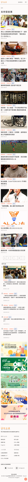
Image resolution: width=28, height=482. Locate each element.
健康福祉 (5, 293)
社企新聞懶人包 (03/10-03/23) (11, 228)
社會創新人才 (4, 455)
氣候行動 (9, 248)
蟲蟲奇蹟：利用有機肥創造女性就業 (13, 250)
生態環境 (3, 248)
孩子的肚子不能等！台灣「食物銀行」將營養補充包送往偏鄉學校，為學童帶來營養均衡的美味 (14, 332)
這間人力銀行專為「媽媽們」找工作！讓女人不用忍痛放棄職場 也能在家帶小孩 (14, 60)
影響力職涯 (9, 179)
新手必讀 (16, 439)
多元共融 (3, 56)
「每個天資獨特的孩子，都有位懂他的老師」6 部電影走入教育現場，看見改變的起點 (14, 283)
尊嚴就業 (9, 29)
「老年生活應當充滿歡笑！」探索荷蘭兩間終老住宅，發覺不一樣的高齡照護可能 (14, 296)
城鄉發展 (3, 83)
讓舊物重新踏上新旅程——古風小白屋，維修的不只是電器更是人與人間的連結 (14, 308)
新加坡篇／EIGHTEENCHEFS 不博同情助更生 (13, 182)
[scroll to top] (25, 479)
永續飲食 (3, 226)
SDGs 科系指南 (4, 458)
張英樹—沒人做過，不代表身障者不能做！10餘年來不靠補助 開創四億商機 (14, 109)
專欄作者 (3, 442)
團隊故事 (3, 439)
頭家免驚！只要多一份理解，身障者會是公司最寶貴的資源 (14, 133)
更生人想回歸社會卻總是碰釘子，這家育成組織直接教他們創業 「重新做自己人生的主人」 (14, 34)
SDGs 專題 (16, 442)
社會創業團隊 (4, 453)
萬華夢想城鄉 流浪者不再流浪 (11, 85)
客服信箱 (16, 453)
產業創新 (3, 29)
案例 (13, 29)
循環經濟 (11, 305)
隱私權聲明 (14, 474)
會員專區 (20, 2)
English (3, 445)
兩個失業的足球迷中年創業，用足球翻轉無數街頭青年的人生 (14, 158)
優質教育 (3, 154)
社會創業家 (9, 105)
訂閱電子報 (16, 455)
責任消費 (6, 317)
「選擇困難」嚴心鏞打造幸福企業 (12, 206)
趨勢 (13, 83)
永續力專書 (16, 445)
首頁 (2, 8)
